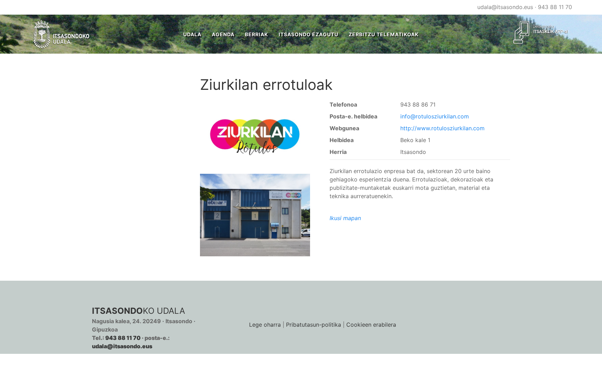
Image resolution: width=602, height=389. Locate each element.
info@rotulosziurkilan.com (434, 116)
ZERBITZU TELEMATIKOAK (384, 34)
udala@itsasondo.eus (505, 6)
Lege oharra (265, 324)
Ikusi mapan (345, 218)
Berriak (256, 34)
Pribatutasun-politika (313, 324)
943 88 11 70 (555, 6)
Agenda (223, 34)
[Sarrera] (61, 34)
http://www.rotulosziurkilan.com (442, 128)
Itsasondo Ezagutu (308, 34)
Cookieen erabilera (371, 324)
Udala (192, 34)
